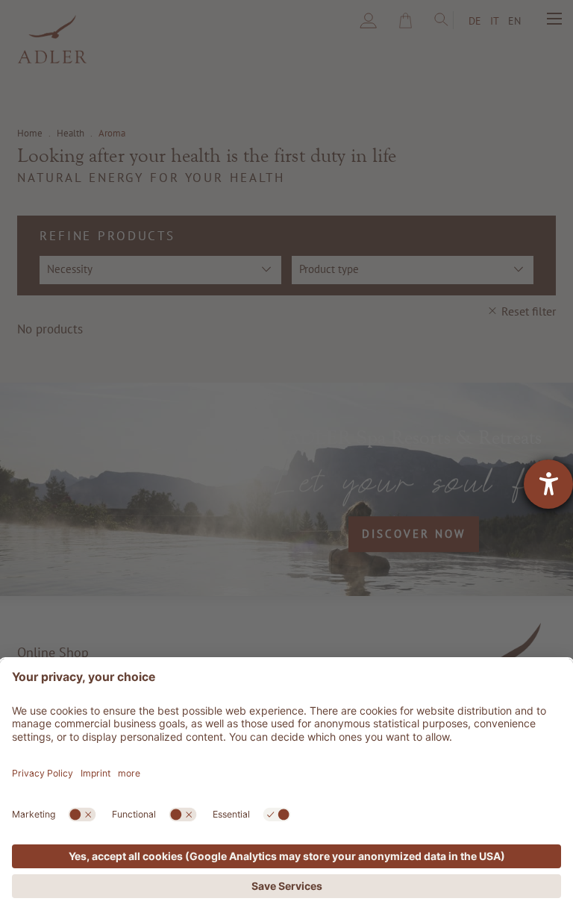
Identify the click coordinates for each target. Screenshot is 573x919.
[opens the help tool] (548, 484)
